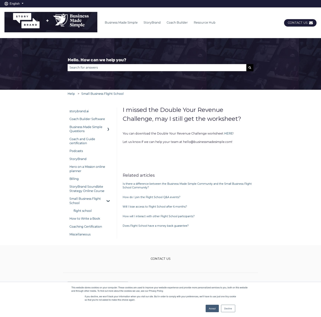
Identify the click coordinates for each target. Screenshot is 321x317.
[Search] (249, 67)
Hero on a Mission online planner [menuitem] (87, 169)
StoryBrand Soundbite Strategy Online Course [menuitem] (86, 189)
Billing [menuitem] (74, 179)
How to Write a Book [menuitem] (84, 218)
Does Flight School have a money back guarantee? (156, 225)
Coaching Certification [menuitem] (85, 226)
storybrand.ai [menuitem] (79, 111)
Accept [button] (212, 308)
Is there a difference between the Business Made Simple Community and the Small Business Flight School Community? (187, 185)
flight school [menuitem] (83, 211)
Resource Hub (204, 22)
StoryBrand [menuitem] (78, 159)
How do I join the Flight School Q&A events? (151, 197)
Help (71, 94)
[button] (108, 127)
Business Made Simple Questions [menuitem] (85, 129)
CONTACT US (298, 23)
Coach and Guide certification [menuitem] (82, 141)
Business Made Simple (121, 22)
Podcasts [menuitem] (76, 151)
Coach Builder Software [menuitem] (87, 119)
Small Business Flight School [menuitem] (85, 201)
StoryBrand (152, 22)
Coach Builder (177, 22)
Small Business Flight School (102, 94)
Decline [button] (228, 308)
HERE (228, 133)
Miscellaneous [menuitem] (79, 234)
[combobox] (157, 67)
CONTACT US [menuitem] (161, 259)
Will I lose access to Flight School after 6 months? (155, 206)
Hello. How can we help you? (97, 59)
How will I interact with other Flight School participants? (159, 216)
